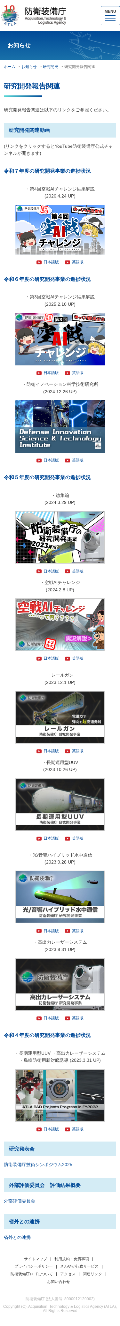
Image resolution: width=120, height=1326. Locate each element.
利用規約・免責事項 (71, 1259)
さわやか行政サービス (79, 1266)
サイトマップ (35, 1259)
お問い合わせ (58, 1281)
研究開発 (50, 66)
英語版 (78, 262)
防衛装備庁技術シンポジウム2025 (38, 1164)
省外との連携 (17, 1237)
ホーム (9, 66)
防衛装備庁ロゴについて (32, 1274)
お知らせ (29, 66)
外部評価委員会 (19, 1200)
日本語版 (51, 262)
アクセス (68, 1274)
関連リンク (92, 1274)
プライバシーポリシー (33, 1266)
